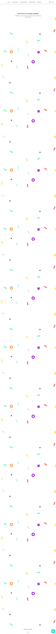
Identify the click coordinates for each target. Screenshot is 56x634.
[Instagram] (27, 632)
